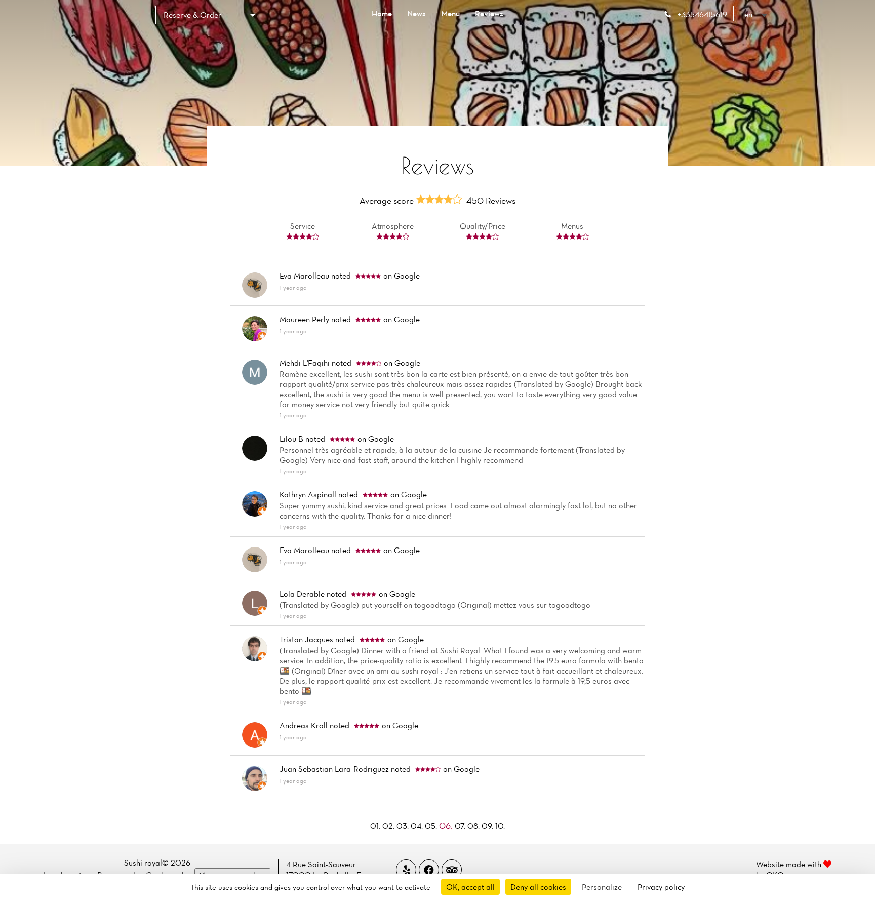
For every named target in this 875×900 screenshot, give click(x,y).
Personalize (602, 887)
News (416, 13)
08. (474, 825)
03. (403, 825)
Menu (450, 13)
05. (432, 825)
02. (389, 825)
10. (500, 825)
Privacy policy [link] (661, 887)
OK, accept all (470, 887)
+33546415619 (701, 14)
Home (382, 13)
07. (461, 825)
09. (488, 825)
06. (447, 825)
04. (418, 825)
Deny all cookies (538, 887)
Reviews (489, 13)
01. (376, 825)
